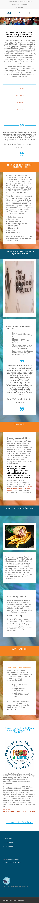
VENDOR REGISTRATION (11, 863)
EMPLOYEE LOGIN (11, 859)
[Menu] (33, 13)
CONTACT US (7, 838)
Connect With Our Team (19, 822)
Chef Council (25, 4)
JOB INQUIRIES (8, 846)
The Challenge (19, 88)
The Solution (19, 95)
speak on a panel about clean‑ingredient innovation (19, 488)
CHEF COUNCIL (8, 842)
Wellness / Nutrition (25, 1)
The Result (19, 102)
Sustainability (15, 4)
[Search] (29, 13)
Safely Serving (13, 1)
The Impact (20, 109)
